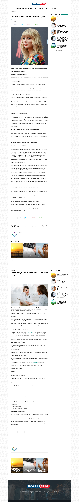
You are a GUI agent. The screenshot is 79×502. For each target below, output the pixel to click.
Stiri (12, 8)
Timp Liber (54, 8)
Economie (18, 8)
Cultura (47, 8)
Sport (35, 8)
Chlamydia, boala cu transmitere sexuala (40, 226)
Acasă (12, 11)
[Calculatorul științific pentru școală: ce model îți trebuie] (29, 250)
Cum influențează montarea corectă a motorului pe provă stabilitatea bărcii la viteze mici (16, 256)
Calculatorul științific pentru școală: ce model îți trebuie (29, 256)
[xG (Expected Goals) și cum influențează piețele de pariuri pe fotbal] (53, 45)
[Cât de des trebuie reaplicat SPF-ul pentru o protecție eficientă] (42, 250)
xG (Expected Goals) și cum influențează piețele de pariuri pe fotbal (62, 46)
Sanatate (41, 8)
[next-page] (13, 260)
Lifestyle (29, 253)
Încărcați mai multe (59, 50)
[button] (67, 8)
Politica (24, 8)
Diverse (17, 252)
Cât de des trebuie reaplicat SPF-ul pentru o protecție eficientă (42, 256)
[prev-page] (11, 260)
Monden (30, 8)
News (14, 19)
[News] (12, 19)
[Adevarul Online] (39, 3)
